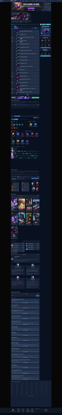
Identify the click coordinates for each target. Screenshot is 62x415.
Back (12, 94)
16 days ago (23, 243)
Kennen (22, 393)
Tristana (41, 385)
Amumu (12, 385)
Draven (17, 385)
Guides (12, 24)
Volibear (46, 382)
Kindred (27, 382)
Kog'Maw (27, 383)
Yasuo (46, 385)
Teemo (41, 384)
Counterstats (18, 410)
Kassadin (22, 391)
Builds (15, 24)
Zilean (46, 391)
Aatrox (12, 382)
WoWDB (27, 410)
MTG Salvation (28, 409)
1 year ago (38, 243)
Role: (12, 26)
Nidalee (32, 384)
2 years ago (38, 245)
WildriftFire (18, 411)
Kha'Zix (16, 243)
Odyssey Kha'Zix (16, 247)
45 (24, 94)
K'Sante (22, 388)
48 (29, 94)
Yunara (46, 387)
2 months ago (23, 245)
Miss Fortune (27, 392)
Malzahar (27, 389)
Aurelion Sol (13, 388)
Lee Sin (27, 384)
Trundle (41, 386)
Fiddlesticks (17, 388)
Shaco (36, 387)
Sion (36, 389)
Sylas (36, 393)
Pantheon (32, 388)
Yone (46, 386)
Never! (38, 247)
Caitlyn (12, 393)
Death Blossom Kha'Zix (30, 245)
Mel (26, 391)
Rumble (36, 383)
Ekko (16, 386)
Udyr (41, 388)
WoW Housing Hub (28, 411)
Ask (37, 295)
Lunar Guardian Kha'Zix (16, 245)
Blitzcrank (12, 391)
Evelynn (17, 387)
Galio (16, 390)
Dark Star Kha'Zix (30, 243)
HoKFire (36, 409)
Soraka (36, 392)
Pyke (31, 389)
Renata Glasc (32, 393)
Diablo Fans (32, 410)
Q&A (26, 24)
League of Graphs (19, 409)
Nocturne (32, 385)
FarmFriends (23, 410)
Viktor (41, 393)
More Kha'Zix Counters (35, 178)
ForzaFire (23, 411)
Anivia (12, 386)
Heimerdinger (22, 382)
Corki (16, 383)
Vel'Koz (41, 391)
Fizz (16, 389)
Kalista (22, 389)
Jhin (21, 387)
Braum (12, 392)
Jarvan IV (22, 385)
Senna (36, 385)
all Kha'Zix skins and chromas (15, 197)
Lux (26, 388)
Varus (41, 389)
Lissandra (27, 386)
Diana (17, 384)
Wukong (46, 383)
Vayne (41, 390)
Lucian (26, 387)
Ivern (21, 384)
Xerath (46, 384)
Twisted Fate (42, 387)
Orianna (32, 387)
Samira (36, 384)
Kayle (21, 392)
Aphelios (12, 387)
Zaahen (46, 388)
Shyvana (37, 388)
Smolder (37, 391)
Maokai (27, 390)
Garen (17, 391)
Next (38, 94)
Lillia (26, 385)
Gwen (17, 393)
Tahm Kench (42, 382)
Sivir (36, 390)
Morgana (27, 393)
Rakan (31, 391)
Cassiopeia (17, 382)
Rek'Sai (31, 392)
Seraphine (37, 386)
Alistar (12, 384)
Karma (22, 390)
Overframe (32, 411)
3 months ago (23, 247)
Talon (41, 383)
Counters (18, 24)
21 (19, 94)
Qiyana (31, 390)
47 (27, 94)
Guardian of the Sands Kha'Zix (15, 251)
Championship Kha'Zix (31, 247)
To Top (38, 104)
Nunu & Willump (32, 386)
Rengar (36, 382)
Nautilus (32, 383)
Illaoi (21, 383)
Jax (21, 386)
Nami (31, 382)
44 (22, 94)
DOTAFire (23, 409)
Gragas (17, 392)
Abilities (24, 24)
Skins (21, 24)
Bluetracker (32, 409)
